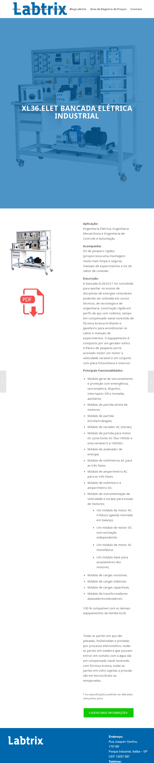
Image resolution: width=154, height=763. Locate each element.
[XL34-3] (151, 382)
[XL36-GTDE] (3, 382)
